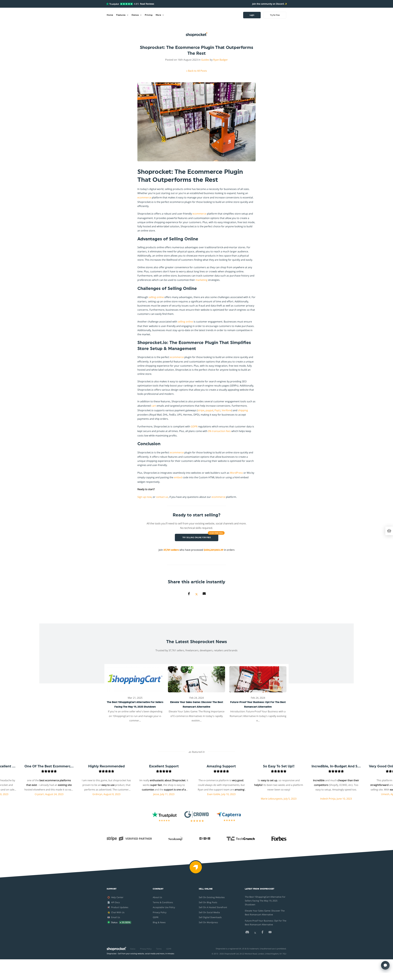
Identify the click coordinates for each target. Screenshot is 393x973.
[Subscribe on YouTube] (270, 932)
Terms (159, 948)
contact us (162, 497)
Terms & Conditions (163, 902)
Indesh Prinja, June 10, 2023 (303, 798)
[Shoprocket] (196, 869)
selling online (156, 297)
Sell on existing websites (212, 897)
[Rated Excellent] (119, 3)
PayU (217, 410)
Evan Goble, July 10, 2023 (188, 794)
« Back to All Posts (196, 70)
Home (110, 15)
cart (153, 405)
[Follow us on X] (255, 932)
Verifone (227, 410)
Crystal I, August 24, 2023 (15, 794)
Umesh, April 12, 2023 (360, 794)
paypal (209, 410)
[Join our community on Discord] (247, 932)
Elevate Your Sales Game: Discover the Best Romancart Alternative (265, 912)
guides (205, 59)
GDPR (194, 426)
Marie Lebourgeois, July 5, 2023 (245, 798)
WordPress (236, 472)
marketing (201, 280)
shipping (243, 410)
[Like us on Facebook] (262, 932)
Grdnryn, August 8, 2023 (73, 794)
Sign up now (144, 497)
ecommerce (144, 197)
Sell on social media (209, 912)
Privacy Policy (159, 912)
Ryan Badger (220, 59)
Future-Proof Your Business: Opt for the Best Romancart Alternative (265, 922)
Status (132, 948)
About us (157, 897)
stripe (201, 410)
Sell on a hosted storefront (213, 907)
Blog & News (159, 922)
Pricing (148, 15)
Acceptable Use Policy (164, 907)
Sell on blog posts (208, 902)
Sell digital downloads (210, 917)
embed (178, 477)
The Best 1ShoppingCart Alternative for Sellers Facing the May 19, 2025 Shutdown (265, 900)
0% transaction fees (219, 431)
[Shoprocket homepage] (116, 948)
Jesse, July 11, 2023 (130, 794)
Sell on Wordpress (208, 922)
